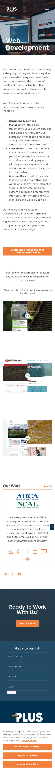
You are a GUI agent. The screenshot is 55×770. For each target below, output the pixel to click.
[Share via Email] (19, 574)
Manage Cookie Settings (27, 747)
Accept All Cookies (27, 764)
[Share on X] (12, 574)
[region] (27, 746)
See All (47, 486)
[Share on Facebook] (6, 574)
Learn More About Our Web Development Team (27, 251)
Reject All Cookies (27, 755)
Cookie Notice (29, 740)
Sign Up (11, 692)
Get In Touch (27, 623)
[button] (52, 527)
